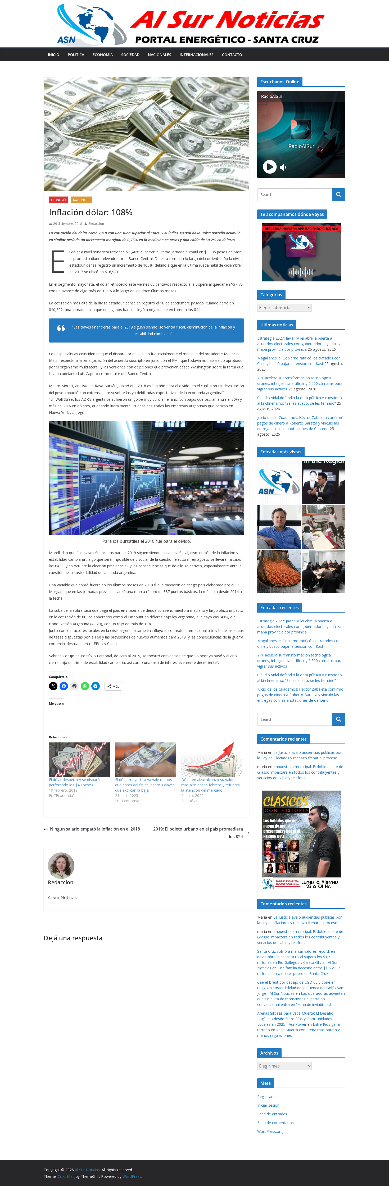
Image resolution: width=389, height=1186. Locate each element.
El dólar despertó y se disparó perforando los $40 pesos (74, 782)
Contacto (232, 54)
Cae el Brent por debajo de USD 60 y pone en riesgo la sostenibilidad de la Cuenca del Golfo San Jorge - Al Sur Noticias (300, 988)
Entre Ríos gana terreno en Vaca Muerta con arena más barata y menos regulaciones (298, 1030)
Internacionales (197, 54)
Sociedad (130, 54)
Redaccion (96, 223)
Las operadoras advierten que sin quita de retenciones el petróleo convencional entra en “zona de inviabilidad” (301, 999)
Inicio (53, 54)
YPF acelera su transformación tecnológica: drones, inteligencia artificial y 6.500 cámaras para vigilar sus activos (299, 383)
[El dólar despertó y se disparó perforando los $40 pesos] (79, 759)
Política (76, 54)
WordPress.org (270, 1131)
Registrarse (267, 1096)
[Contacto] (279, 482)
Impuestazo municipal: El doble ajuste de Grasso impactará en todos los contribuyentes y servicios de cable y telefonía (300, 772)
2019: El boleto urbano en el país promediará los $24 (198, 833)
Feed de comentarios (275, 1122)
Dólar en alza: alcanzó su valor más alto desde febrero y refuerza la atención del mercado (210, 785)
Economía (103, 54)
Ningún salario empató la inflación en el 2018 (95, 829)
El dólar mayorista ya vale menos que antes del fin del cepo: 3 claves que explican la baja (145, 785)
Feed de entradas (272, 1113)
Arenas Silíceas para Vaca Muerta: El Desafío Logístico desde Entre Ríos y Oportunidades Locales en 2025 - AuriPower (295, 1019)
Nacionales (159, 54)
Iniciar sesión (268, 1105)
